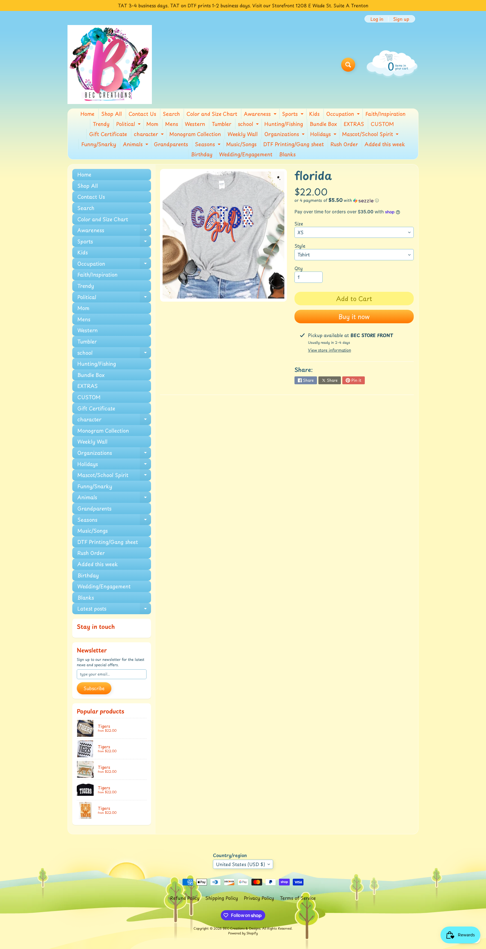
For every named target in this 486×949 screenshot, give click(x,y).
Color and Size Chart (211, 114)
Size (298, 223)
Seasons (208, 144)
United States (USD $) (240, 864)
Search (171, 114)
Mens (171, 124)
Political (129, 124)
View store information (329, 350)
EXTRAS (354, 124)
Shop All (111, 114)
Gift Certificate (108, 134)
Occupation (343, 114)
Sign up (401, 19)
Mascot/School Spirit (371, 134)
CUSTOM (382, 124)
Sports (293, 114)
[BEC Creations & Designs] (110, 64)
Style (299, 245)
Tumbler (221, 124)
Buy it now (354, 316)
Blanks (287, 154)
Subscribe (94, 688)
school (249, 124)
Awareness (261, 114)
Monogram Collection (195, 134)
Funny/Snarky (98, 144)
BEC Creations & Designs (241, 928)
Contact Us (142, 114)
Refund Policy (184, 897)
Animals (136, 144)
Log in (376, 19)
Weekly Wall (243, 134)
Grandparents (171, 144)
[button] (354, 200)
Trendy (101, 124)
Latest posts (114, 609)
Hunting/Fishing (283, 124)
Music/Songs (241, 144)
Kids (314, 114)
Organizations (285, 134)
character (149, 134)
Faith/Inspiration (385, 114)
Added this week (384, 144)
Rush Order (344, 144)
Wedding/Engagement (245, 154)
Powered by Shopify (243, 933)
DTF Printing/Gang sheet (293, 144)
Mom (152, 124)
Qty (298, 268)
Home (87, 114)
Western (195, 124)
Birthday (201, 154)
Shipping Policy (221, 897)
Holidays (324, 134)
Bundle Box (323, 124)
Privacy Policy (259, 897)
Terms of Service (298, 897)
